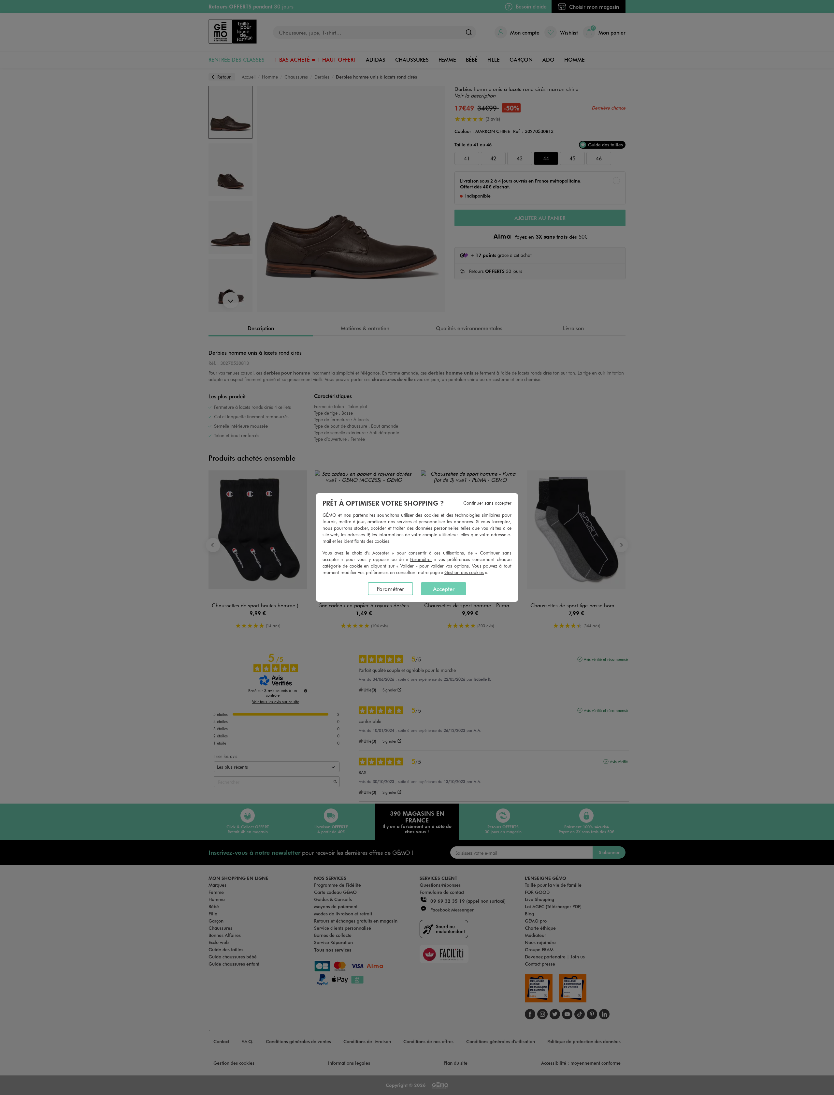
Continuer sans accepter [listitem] (487, 503)
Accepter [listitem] (443, 589)
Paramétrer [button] (421, 559)
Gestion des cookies (464, 572)
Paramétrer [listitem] (390, 589)
